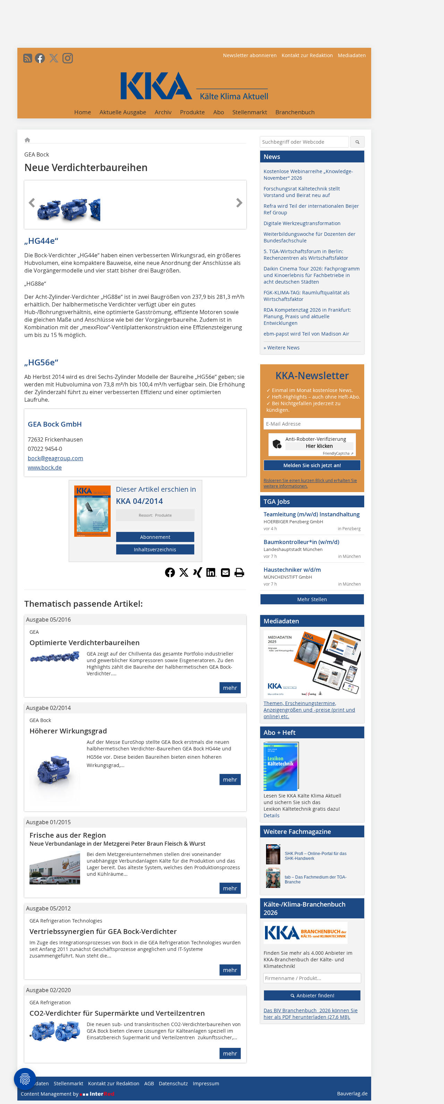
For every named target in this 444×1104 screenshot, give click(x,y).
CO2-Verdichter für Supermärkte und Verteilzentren (117, 1013)
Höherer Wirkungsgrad (68, 731)
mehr (230, 688)
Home (82, 112)
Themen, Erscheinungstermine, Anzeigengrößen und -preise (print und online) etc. (309, 710)
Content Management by (50, 1093)
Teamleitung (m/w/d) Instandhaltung (312, 514)
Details (272, 815)
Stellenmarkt (249, 112)
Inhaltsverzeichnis (155, 549)
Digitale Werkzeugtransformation (302, 223)
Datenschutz (173, 1083)
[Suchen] (357, 141)
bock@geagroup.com (55, 458)
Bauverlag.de (352, 1093)
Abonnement (155, 537)
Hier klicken (319, 446)
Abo (218, 112)
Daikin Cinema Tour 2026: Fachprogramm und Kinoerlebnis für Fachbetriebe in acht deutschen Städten (312, 275)
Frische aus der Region (67, 835)
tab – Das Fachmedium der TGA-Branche (316, 879)
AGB (149, 1083)
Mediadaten (352, 55)
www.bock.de (45, 467)
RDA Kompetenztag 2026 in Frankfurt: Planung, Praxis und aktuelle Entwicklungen (307, 316)
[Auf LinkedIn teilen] (212, 575)
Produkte (192, 112)
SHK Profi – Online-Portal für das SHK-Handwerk (316, 856)
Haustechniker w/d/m (292, 569)
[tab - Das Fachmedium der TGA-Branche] (275, 879)
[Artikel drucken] (239, 572)
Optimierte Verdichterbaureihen (84, 642)
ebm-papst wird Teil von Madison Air (306, 333)
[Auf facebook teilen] (170, 575)
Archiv (163, 112)
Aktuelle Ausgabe (123, 112)
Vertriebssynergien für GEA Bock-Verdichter (103, 931)
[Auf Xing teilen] (198, 575)
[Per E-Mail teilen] (225, 572)
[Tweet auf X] (184, 575)
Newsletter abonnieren (250, 55)
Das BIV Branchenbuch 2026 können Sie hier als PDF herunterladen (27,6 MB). (311, 1013)
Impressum (206, 1083)
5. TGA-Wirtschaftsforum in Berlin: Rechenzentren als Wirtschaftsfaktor (306, 254)
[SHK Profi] (275, 856)
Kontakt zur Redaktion (307, 55)
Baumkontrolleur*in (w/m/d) (301, 542)
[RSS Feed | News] (28, 58)
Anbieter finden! (314, 995)
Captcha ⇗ (338, 453)
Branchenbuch (295, 112)
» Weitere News (282, 347)
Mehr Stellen (312, 599)
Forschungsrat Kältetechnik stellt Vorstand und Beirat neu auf (302, 191)
